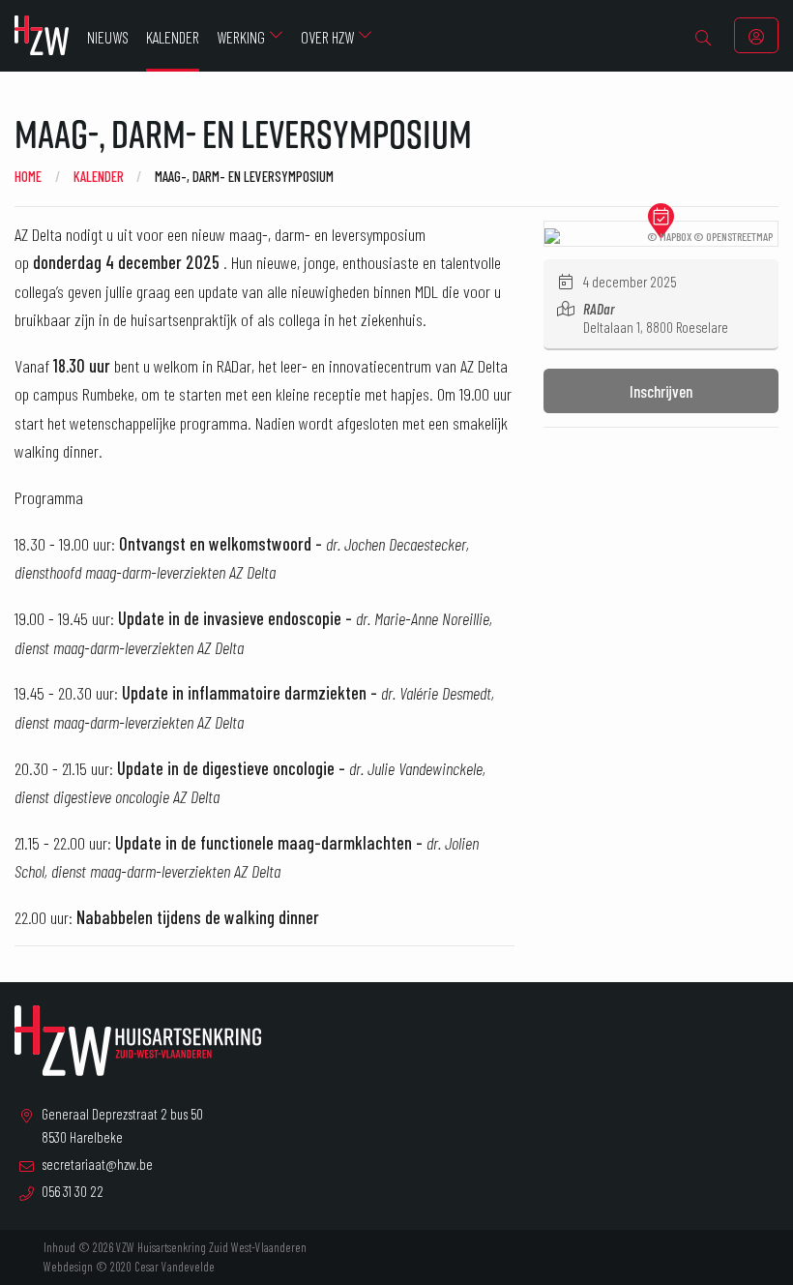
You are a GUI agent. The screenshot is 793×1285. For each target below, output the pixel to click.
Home (28, 176)
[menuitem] (703, 36)
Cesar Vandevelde (174, 1266)
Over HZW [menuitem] (327, 36)
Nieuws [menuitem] (108, 36)
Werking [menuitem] (241, 36)
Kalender (98, 176)
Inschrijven (661, 391)
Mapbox (675, 236)
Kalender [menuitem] (172, 36)
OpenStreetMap (739, 236)
